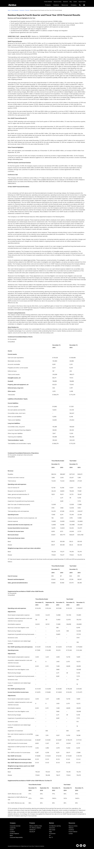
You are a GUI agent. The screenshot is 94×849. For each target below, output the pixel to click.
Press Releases (15, 10)
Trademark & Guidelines (39, 846)
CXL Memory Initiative (35, 827)
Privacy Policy (31, 846)
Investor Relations (48, 1)
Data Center (52, 829)
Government (52, 833)
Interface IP (32, 829)
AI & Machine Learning (55, 826)
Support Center (82, 1)
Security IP (32, 831)
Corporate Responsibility (16, 837)
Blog (71, 1)
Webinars (71, 827)
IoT (50, 835)
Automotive (52, 827)
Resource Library (57, 1)
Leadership (13, 827)
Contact (71, 833)
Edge (50, 831)
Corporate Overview (15, 826)
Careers (75, 1)
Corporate (21, 10)
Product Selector (73, 831)
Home (9, 10)
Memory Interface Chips (35, 826)
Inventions (71, 829)
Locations (12, 831)
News (11, 835)
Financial (27, 10)
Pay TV (51, 837)
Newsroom (65, 1)
